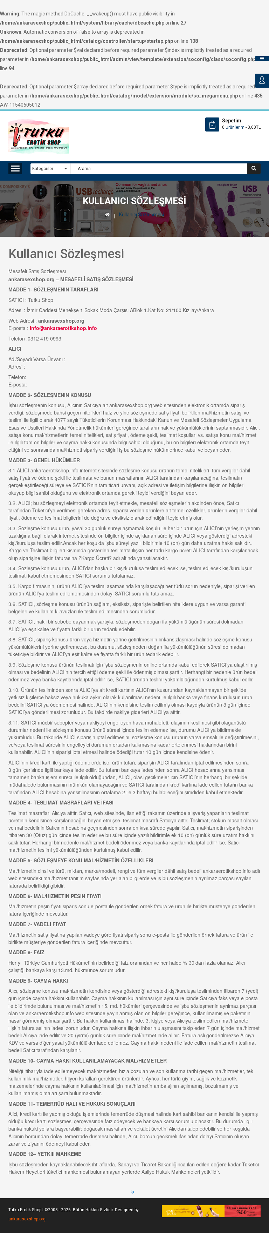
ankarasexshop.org (27, 1219)
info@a (38, 327)
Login (262, 81)
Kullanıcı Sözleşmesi (141, 214)
